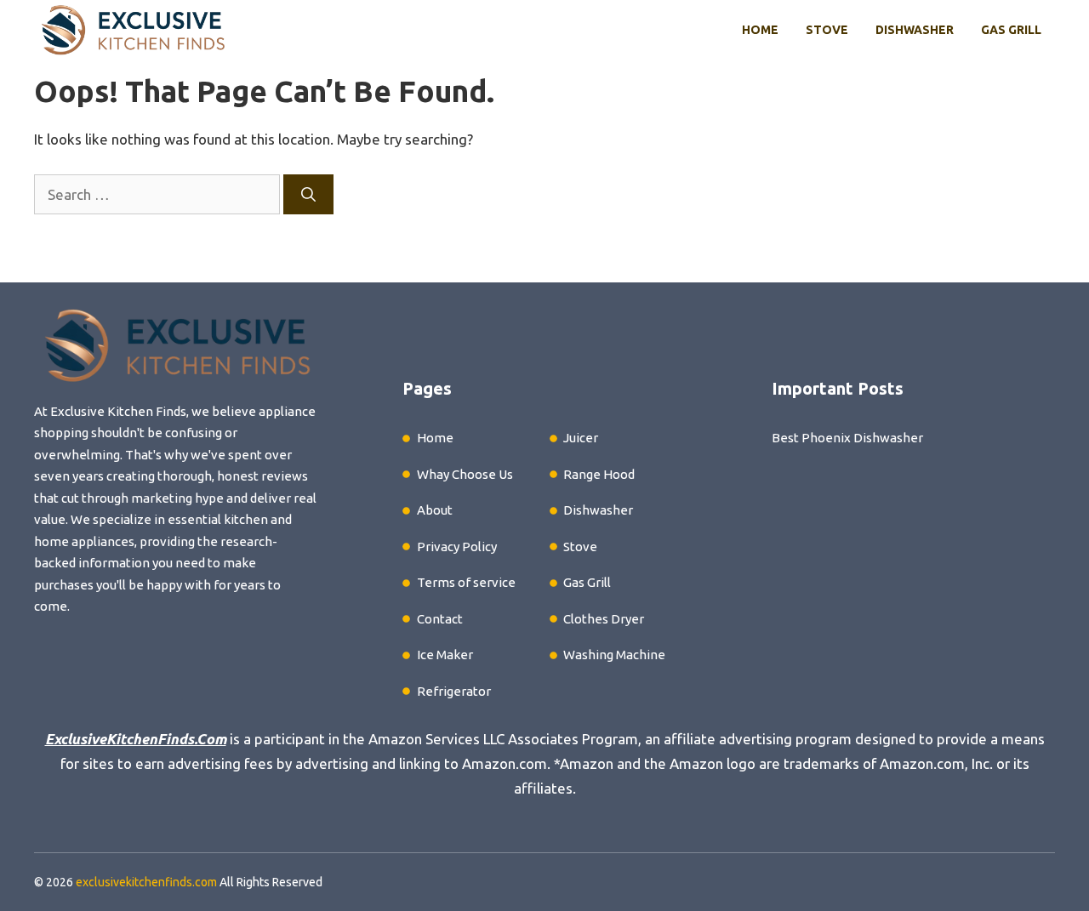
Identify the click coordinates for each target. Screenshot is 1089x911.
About (435, 510)
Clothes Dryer (603, 619)
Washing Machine (614, 654)
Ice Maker (445, 654)
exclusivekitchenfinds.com (146, 882)
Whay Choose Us (465, 474)
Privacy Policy (457, 546)
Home (760, 30)
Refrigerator (454, 691)
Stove (827, 30)
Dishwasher (914, 30)
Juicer (580, 437)
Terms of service (466, 582)
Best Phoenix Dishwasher (847, 437)
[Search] (308, 194)
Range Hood (599, 474)
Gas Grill (1011, 30)
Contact (440, 619)
